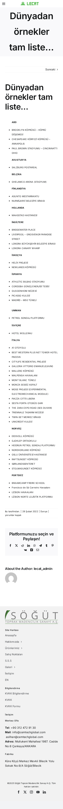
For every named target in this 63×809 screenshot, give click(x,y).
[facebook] (18, 792)
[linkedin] (44, 792)
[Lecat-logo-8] (30, 3)
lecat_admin (43, 569)
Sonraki (50, 69)
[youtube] (37, 792)
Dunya (43, 511)
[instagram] (31, 792)
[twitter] (25, 792)
